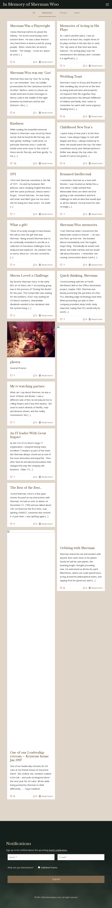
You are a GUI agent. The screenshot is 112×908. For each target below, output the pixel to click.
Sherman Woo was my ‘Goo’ (30, 73)
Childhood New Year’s (76, 127)
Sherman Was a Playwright (30, 26)
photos (15, 362)
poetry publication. (58, 850)
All (34, 12)
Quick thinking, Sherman (78, 275)
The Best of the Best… (26, 487)
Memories (47, 12)
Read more (47, 61)
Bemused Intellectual (75, 174)
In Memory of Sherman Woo (31, 4)
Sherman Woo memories (78, 225)
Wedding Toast (71, 76)
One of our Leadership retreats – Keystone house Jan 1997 (29, 756)
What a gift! (19, 225)
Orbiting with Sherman (77, 548)
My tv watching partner (27, 386)
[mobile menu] (107, 4)
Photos (63, 12)
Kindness (16, 123)
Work (76, 12)
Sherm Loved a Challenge (29, 275)
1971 (13, 174)
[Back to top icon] (98, 902)
